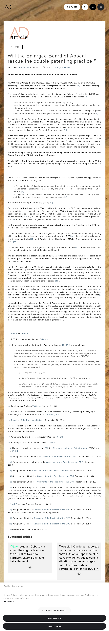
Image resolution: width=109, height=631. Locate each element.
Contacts (72, 7)
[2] (78, 86)
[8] (22, 192)
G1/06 (25, 334)
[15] (32, 239)
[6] (18, 141)
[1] (18, 86)
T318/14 (66, 345)
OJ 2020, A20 (52, 415)
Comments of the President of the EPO (58, 456)
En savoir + (9, 601)
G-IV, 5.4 (44, 339)
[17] (77, 247)
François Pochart (63, 67)
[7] (15, 166)
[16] (15, 242)
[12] (26, 217)
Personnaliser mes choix (54, 610)
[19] (99, 289)
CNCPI (14, 451)
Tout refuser (54, 618)
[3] (86, 97)
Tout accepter (54, 626)
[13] (13, 219)
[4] (97, 114)
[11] (25, 211)
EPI (46, 448)
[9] (65, 197)
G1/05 (14, 334)
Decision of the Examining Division (27, 420)
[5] (65, 130)
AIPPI (15, 504)
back (17, 47)
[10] (51, 203)
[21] (98, 297)
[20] (10, 524)
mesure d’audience (22, 598)
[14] (72, 236)
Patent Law (24, 67)
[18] (57, 281)
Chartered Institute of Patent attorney (70, 448)
